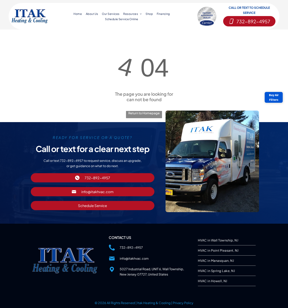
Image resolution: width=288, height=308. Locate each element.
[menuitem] (78, 13)
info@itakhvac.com (134, 258)
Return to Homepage (144, 113)
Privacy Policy (183, 303)
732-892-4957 (131, 247)
